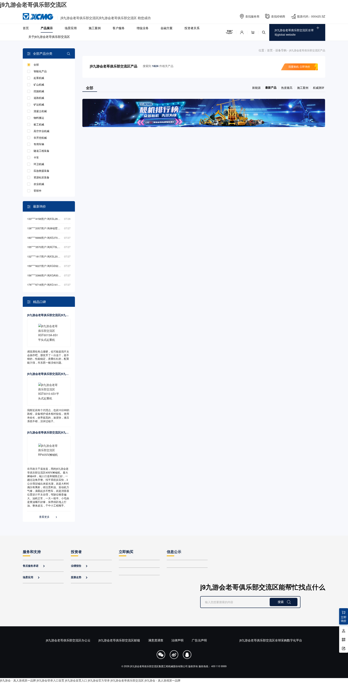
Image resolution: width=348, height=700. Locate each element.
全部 (36, 64)
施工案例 (95, 28)
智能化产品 (40, 71)
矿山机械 (39, 84)
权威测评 (318, 88)
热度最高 (286, 88)
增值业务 (143, 28)
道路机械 (39, 98)
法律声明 (177, 640)
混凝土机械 (40, 111)
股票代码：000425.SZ (311, 16)
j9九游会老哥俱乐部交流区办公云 (68, 640)
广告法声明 (199, 640)
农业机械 (39, 184)
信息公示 (174, 551)
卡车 (36, 157)
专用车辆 (39, 144)
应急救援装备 (41, 171)
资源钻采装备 (41, 177)
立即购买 (126, 551)
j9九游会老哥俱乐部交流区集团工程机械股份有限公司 (159, 666)
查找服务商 (252, 16)
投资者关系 (192, 28)
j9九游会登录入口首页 (50, 680)
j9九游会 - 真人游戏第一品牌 (18, 680)
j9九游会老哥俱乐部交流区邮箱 (119, 640)
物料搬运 (39, 118)
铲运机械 (39, 104)
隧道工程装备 (41, 151)
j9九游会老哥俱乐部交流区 (33, 4)
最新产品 (271, 87)
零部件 (37, 190)
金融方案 (167, 28)
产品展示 (47, 28)
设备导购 (281, 50)
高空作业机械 (41, 131)
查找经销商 (278, 16)
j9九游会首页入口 (76, 680)
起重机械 (39, 78)
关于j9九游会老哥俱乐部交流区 (49, 36)
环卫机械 (39, 164)
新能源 (256, 88)
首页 (26, 28)
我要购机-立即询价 (299, 66)
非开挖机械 (40, 138)
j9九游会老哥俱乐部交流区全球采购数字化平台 (270, 640)
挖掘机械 (39, 91)
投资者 (76, 551)
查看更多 (48, 517)
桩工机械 (39, 124)
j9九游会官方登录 (99, 680)
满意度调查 (155, 640)
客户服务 (119, 28)
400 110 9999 (219, 666)
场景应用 (71, 28)
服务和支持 (32, 551)
